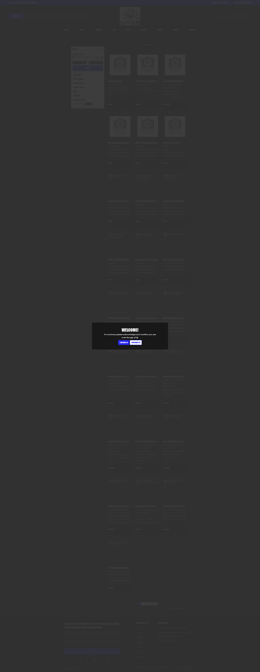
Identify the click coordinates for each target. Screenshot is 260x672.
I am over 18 (124, 342)
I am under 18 (135, 342)
